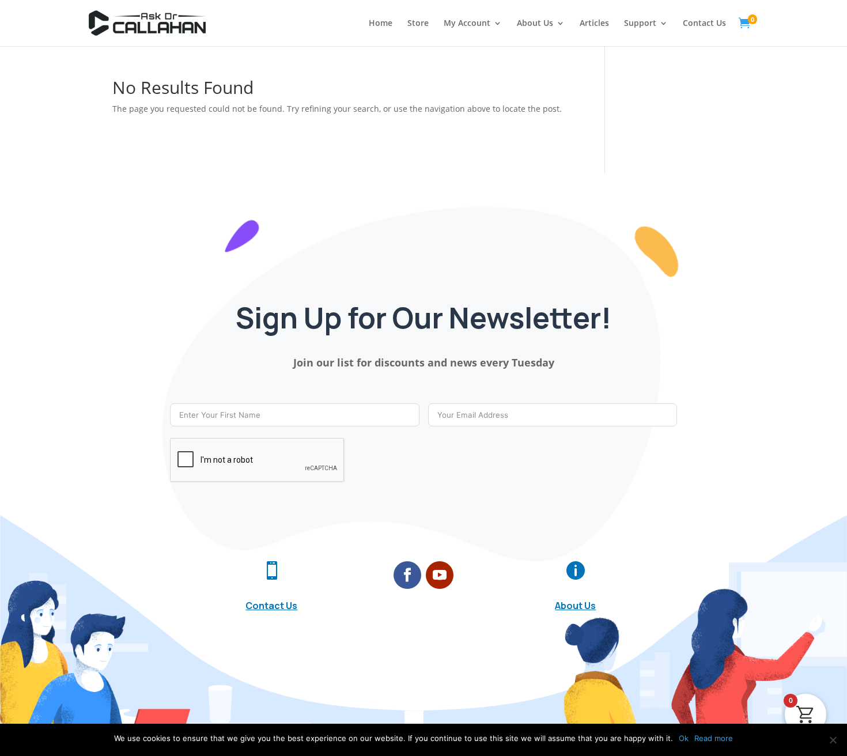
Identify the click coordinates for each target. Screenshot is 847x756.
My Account (467, 23)
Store (418, 23)
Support (640, 23)
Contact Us (704, 23)
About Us (535, 23)
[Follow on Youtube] (439, 575)
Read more (713, 738)
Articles (594, 23)
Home (380, 23)
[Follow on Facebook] (407, 575)
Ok (684, 738)
